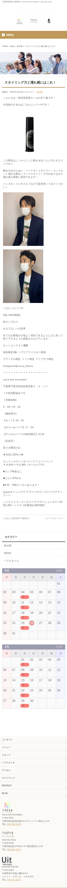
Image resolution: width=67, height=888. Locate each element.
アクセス (6, 770)
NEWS (7, 553)
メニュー (6, 747)
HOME (5, 46)
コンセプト (7, 739)
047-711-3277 (14, 880)
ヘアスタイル (11, 560)
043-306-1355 (14, 824)
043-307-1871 (14, 849)
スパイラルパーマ (55, 518)
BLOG (5, 793)
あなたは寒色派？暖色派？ (16, 518)
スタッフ (6, 755)
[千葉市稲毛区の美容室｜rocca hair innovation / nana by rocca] (33, 22)
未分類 (20, 46)
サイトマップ (8, 778)
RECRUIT (7, 785)
